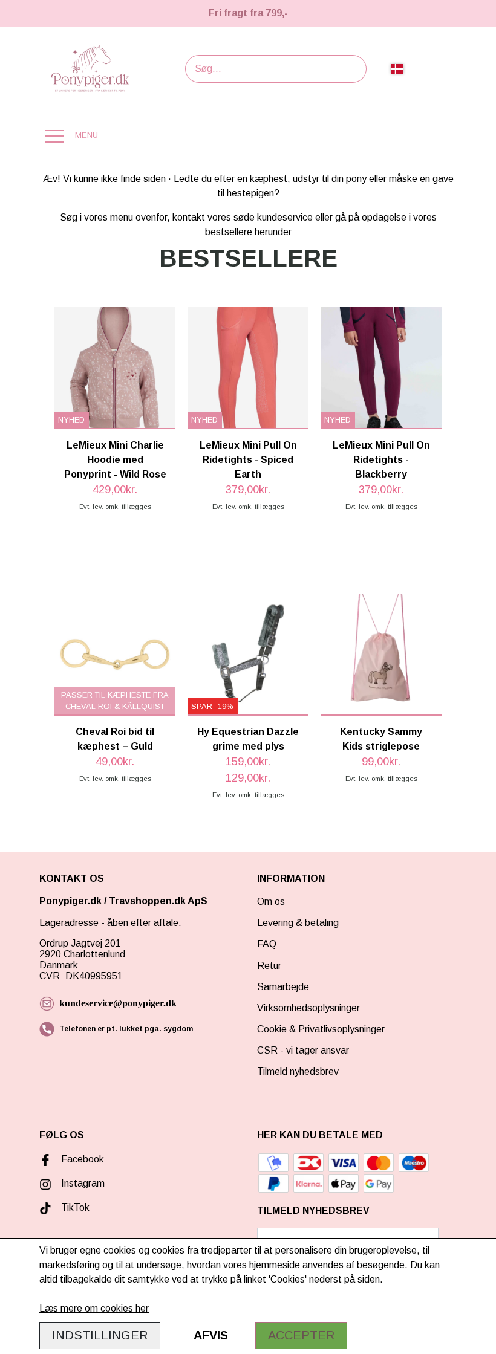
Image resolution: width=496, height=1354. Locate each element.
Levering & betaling (298, 923)
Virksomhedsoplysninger (308, 1008)
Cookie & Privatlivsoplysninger (321, 1029)
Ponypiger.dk (70, 901)
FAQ (266, 944)
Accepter (301, 1335)
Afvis (211, 1335)
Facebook (82, 1159)
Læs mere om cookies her (94, 1308)
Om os (271, 901)
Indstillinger (100, 1335)
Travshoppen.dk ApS (159, 901)
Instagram (83, 1183)
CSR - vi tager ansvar (303, 1050)
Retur (269, 965)
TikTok (75, 1207)
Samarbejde (283, 987)
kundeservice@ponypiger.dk (118, 1003)
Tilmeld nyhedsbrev (298, 1071)
